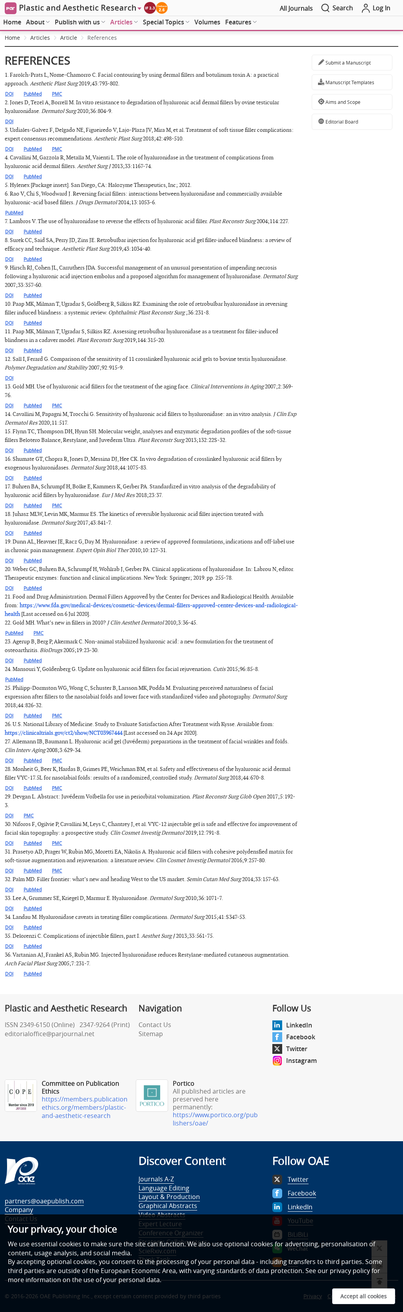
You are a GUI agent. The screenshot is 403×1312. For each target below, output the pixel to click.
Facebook (300, 1037)
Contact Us (155, 1024)
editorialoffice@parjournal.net (49, 1033)
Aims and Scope (342, 102)
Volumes (207, 22)
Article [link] (68, 37)
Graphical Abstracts (168, 1205)
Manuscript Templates (349, 82)
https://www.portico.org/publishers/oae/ (215, 1119)
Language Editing (164, 1188)
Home (12, 22)
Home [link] (12, 37)
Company (19, 1209)
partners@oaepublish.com (44, 1201)
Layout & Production (169, 1196)
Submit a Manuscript (347, 62)
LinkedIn (299, 1025)
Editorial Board (341, 121)
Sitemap (151, 1033)
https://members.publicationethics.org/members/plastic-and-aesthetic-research (85, 1107)
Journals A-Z (156, 1179)
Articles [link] (40, 37)
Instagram (301, 1060)
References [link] (102, 37)
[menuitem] (12, 22)
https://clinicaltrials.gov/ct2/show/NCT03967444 (63, 733)
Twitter (296, 1048)
